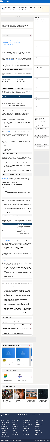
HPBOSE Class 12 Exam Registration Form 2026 (11, 42)
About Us (2, 440)
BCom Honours (37, 99)
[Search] (31, 3)
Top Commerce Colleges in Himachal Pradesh (41, 133)
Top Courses (7, 3)
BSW (36, 74)
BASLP (36, 80)
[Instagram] (22, 415)
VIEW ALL (29, 345)
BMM (36, 89)
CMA (36, 106)
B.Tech (36, 46)
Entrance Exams (12, 3)
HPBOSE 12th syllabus (9, 59)
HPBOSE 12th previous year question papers (11, 260)
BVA (35, 85)
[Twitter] (20, 415)
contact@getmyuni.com (45, 414)
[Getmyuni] (4, 1)
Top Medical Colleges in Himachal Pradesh (40, 142)
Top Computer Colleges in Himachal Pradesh (40, 147)
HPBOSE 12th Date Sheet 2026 (40, 19)
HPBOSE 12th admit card (9, 131)
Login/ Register (42, 3)
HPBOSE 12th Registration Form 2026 (41, 21)
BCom (36, 97)
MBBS (36, 53)
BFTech (36, 87)
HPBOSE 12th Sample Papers (39, 31)
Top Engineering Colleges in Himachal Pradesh (41, 122)
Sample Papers (35, 13)
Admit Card (18, 13)
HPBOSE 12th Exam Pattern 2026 (40, 37)
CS (35, 108)
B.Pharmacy (37, 48)
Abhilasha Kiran (17, 404)
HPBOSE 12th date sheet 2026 (8, 71)
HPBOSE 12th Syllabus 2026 (39, 25)
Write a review (35, 3)
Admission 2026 (21, 3)
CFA (35, 110)
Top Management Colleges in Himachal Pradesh (41, 126)
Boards (17, 3)
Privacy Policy (12, 440)
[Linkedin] (24, 415)
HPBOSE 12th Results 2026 (39, 27)
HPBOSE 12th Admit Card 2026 (8, 44)
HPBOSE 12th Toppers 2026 (39, 39)
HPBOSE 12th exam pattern (23, 201)
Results (25, 13)
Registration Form (12, 13)
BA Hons (36, 78)
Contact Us (7, 440)
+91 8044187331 (35, 414)
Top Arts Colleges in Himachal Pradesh (41, 135)
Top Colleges (2, 3)
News (26, 3)
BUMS (36, 59)
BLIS (36, 55)
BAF (35, 101)
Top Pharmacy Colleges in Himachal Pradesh (40, 138)
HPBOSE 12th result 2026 (21, 64)
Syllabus (21, 13)
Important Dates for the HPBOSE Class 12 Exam (11, 40)
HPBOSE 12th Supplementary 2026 (40, 29)
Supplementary (29, 13)
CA (35, 95)
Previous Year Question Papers (44, 13)
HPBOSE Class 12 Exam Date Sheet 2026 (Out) (11, 38)
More (28, 3)
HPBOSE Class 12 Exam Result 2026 (9, 46)
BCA (35, 64)
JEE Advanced (20, 377)
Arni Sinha (4, 404)
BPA (35, 76)
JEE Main (5, 377)
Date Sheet (7, 13)
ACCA (36, 112)
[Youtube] (26, 415)
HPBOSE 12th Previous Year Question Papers (41, 35)
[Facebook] (18, 415)
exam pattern (17, 59)
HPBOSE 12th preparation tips (22, 284)
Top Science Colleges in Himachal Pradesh (40, 129)
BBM (36, 115)
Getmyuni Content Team (6, 30)
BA (35, 69)
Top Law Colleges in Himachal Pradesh (41, 144)
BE (35, 44)
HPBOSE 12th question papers (11, 240)
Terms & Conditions (18, 440)
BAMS (36, 57)
